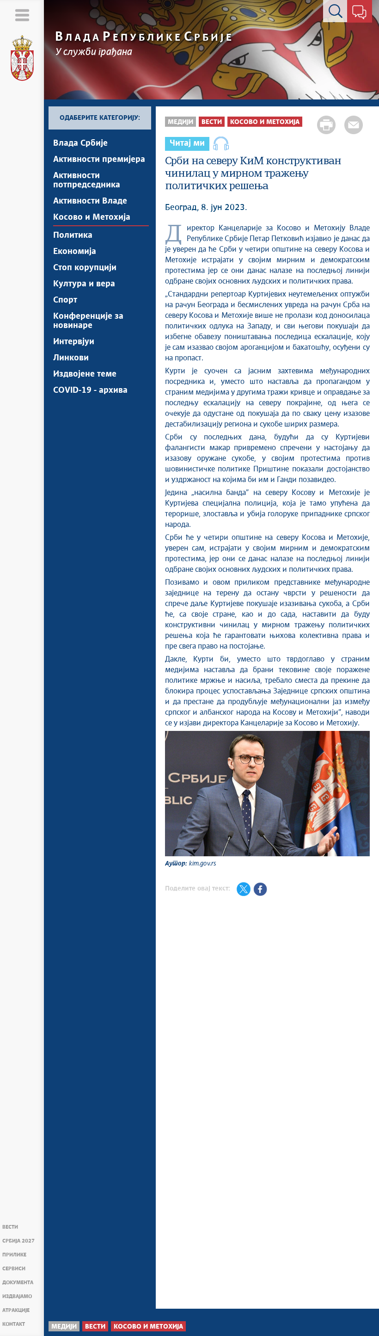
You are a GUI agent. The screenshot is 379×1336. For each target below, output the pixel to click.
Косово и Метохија (91, 217)
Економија (74, 251)
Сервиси (13, 1268)
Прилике (14, 1254)
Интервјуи (73, 342)
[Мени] (22, 15)
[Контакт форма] (359, 13)
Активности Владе (90, 201)
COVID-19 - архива (90, 390)
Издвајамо (17, 1296)
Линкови (71, 358)
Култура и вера (84, 284)
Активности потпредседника (86, 180)
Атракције (16, 1310)
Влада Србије (80, 143)
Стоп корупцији (84, 268)
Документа (17, 1282)
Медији (180, 122)
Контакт (13, 1324)
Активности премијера (99, 159)
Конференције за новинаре (88, 321)
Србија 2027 (18, 1240)
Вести (10, 1227)
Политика (72, 235)
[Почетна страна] (22, 58)
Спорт (65, 300)
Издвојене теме (84, 374)
